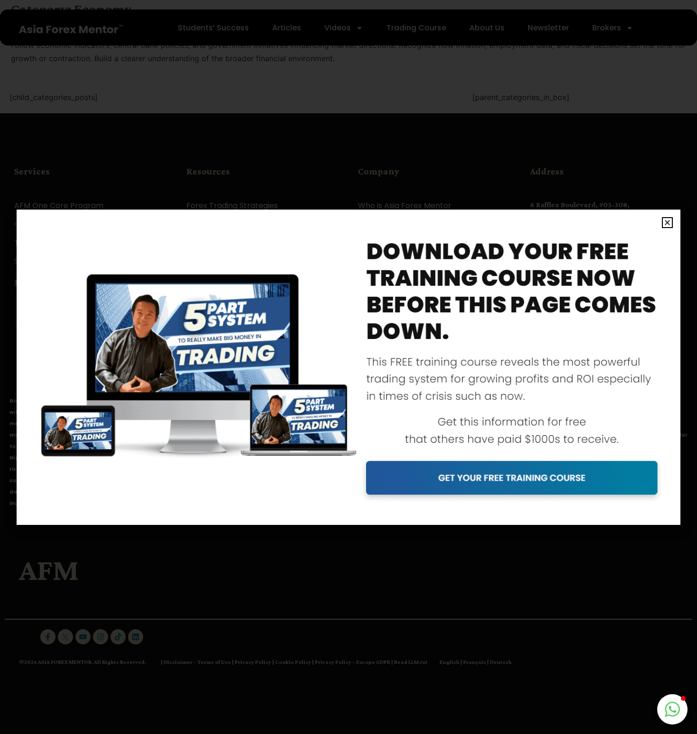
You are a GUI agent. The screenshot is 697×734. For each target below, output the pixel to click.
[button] (667, 222)
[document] (348, 367)
